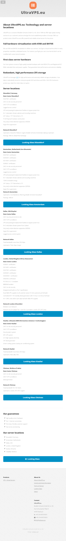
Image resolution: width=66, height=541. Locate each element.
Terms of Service (39, 486)
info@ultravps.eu (41, 520)
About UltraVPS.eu (39, 480)
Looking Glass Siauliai (33, 361)
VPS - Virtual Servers (9, 480)
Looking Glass (34, 459)
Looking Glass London (33, 314)
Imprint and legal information (42, 483)
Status (36, 491)
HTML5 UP (35, 532)
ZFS (17, 77)
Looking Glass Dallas (33, 252)
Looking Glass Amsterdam (33, 204)
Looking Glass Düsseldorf (33, 142)
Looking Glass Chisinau (33, 397)
